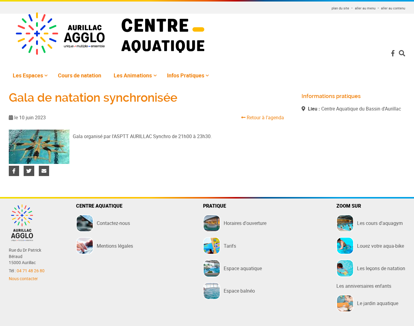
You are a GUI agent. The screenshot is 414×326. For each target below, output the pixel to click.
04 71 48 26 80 (31, 270)
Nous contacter (23, 278)
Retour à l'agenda (264, 117)
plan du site (340, 8)
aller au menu (365, 8)
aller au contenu (393, 8)
